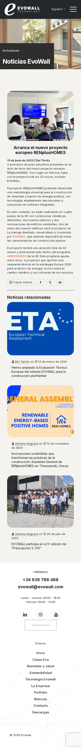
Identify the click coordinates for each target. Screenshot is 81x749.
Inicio (40, 653)
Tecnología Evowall (40, 679)
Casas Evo (40, 660)
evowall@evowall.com (40, 586)
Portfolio (40, 692)
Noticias (40, 699)
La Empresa (40, 686)
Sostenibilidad (40, 673)
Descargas (40, 712)
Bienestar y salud (40, 666)
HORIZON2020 (17, 256)
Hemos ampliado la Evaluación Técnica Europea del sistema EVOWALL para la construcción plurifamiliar (39, 372)
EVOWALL (19, 236)
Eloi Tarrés (22, 361)
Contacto (40, 705)
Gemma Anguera (26, 443)
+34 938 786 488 (41, 579)
